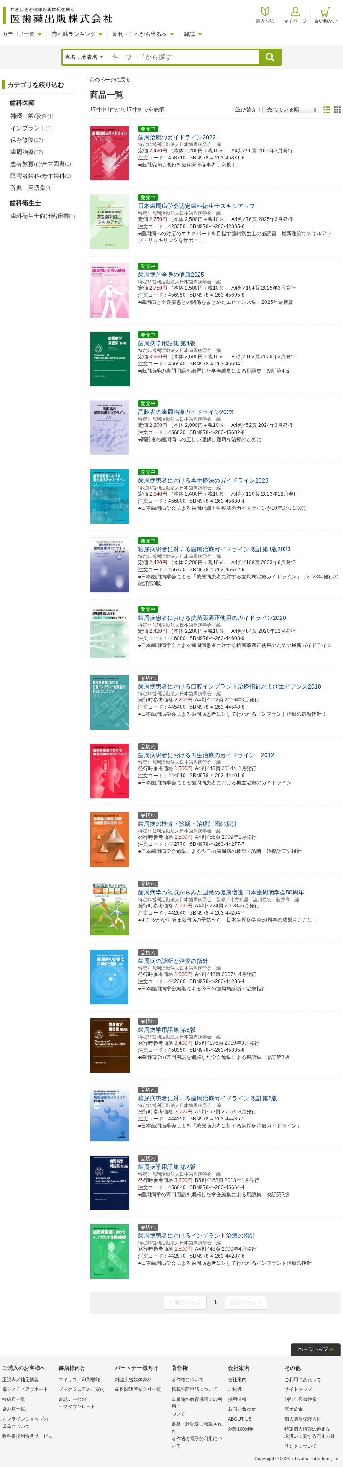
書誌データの (77, 1403)
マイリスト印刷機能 (79, 1379)
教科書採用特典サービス (27, 1436)
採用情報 (237, 1399)
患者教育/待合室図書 (40, 163)
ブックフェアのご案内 (82, 1389)
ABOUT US (239, 1418)
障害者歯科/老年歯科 (40, 175)
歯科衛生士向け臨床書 (42, 216)
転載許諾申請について (195, 1389)
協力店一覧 (13, 1408)
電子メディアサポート (25, 1389)
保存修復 (26, 139)
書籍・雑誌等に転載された (197, 1435)
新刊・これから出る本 (140, 34)
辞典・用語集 (31, 188)
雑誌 (189, 34)
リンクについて (300, 1446)
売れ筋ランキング (73, 34)
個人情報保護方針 (302, 1418)
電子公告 (293, 1408)
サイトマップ (298, 1389)
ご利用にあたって (302, 1379)
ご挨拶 (235, 1389)
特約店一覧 (13, 1399)
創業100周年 (241, 1428)
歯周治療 (26, 152)
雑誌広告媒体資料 (133, 1379)
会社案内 (237, 1379)
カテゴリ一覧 (18, 34)
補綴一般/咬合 (32, 116)
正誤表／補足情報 (20, 1379)
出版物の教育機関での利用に (197, 1406)
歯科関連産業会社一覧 (138, 1389)
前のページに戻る (110, 79)
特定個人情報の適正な (309, 1432)
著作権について (188, 1379)
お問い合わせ (242, 1408)
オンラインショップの (25, 1422)
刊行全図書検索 (300, 1399)
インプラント (31, 128)
